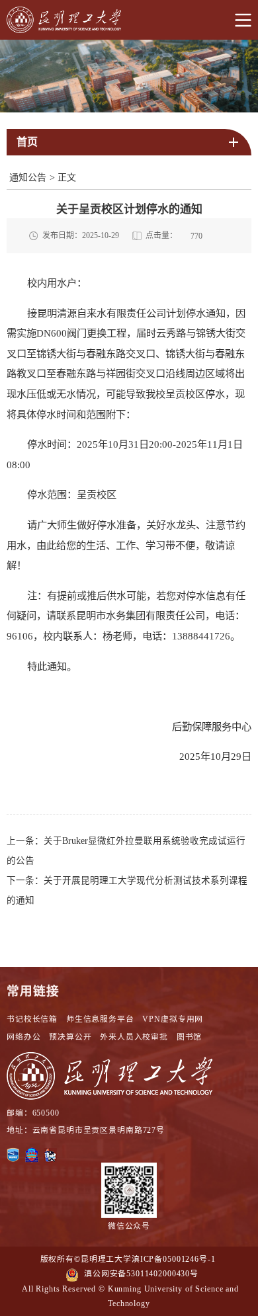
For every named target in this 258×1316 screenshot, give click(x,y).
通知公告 (27, 178)
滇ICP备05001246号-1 (174, 1259)
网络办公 (23, 1037)
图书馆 (189, 1037)
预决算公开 (70, 1037)
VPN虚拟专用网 (172, 1019)
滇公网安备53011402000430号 (141, 1273)
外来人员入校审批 (134, 1037)
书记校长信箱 (32, 1019)
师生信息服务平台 (100, 1019)
